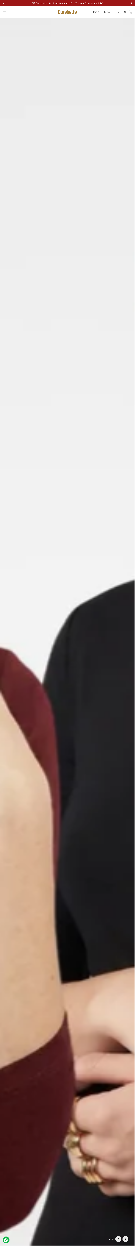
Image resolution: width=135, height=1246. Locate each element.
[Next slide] (125, 1239)
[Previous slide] (3, 3)
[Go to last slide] (118, 1239)
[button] (4, 12)
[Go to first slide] (131, 3)
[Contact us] (6, 1240)
